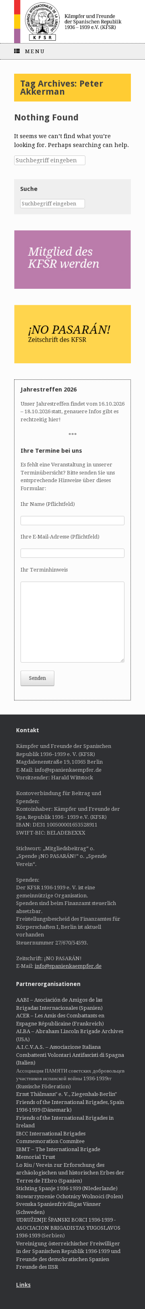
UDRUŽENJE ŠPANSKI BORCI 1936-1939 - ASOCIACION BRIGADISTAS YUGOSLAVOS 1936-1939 (68, 1228)
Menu (35, 51)
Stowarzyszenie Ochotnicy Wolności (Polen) (69, 1196)
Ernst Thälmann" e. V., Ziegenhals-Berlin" (66, 1094)
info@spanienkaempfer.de (68, 966)
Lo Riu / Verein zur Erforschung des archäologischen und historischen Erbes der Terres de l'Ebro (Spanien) (70, 1173)
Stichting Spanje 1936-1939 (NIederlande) (67, 1188)
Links (23, 1285)
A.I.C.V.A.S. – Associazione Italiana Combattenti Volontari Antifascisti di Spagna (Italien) (70, 1055)
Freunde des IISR (37, 1267)
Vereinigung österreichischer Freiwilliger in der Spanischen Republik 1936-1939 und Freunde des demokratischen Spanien (68, 1251)
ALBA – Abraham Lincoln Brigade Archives (69, 1031)
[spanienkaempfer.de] (72, 21)
